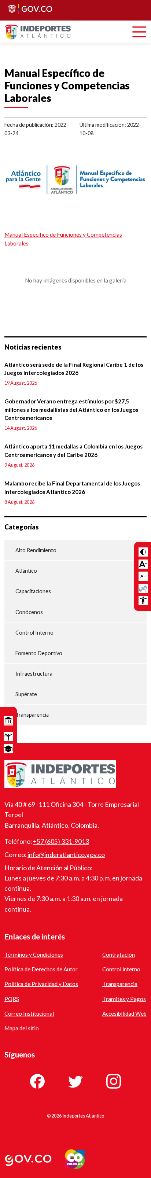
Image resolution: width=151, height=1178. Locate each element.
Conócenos (29, 612)
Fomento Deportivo (38, 653)
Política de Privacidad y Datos (41, 984)
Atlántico (26, 571)
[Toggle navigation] (139, 32)
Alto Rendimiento (35, 550)
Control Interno (34, 632)
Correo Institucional (29, 1013)
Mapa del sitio (21, 1028)
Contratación (118, 954)
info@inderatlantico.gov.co (66, 854)
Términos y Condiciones (33, 954)
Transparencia (32, 715)
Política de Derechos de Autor (41, 969)
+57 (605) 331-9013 (61, 841)
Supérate (26, 694)
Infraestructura (33, 674)
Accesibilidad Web (124, 1013)
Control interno (121, 969)
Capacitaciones (33, 591)
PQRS (11, 999)
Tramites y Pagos (124, 999)
